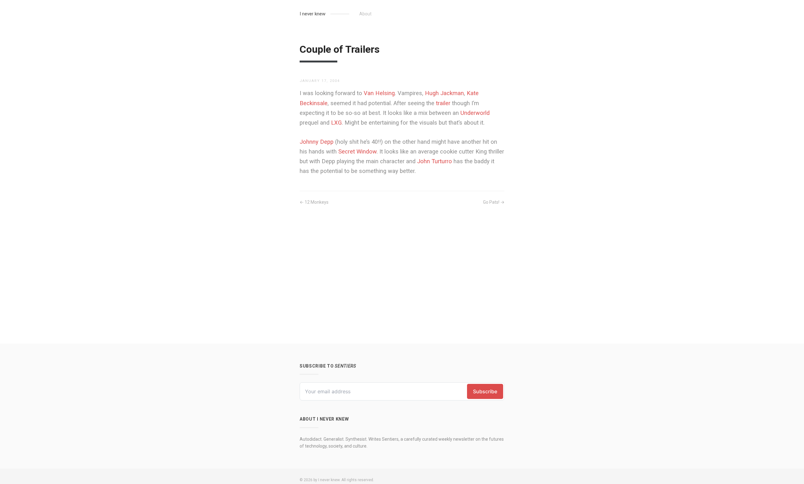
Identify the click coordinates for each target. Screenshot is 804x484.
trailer (443, 103)
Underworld (475, 113)
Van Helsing (379, 93)
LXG (336, 122)
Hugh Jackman (444, 93)
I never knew (312, 14)
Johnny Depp (317, 141)
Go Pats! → (493, 202)
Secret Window (357, 151)
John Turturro (434, 161)
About (365, 13)
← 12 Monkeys (314, 202)
